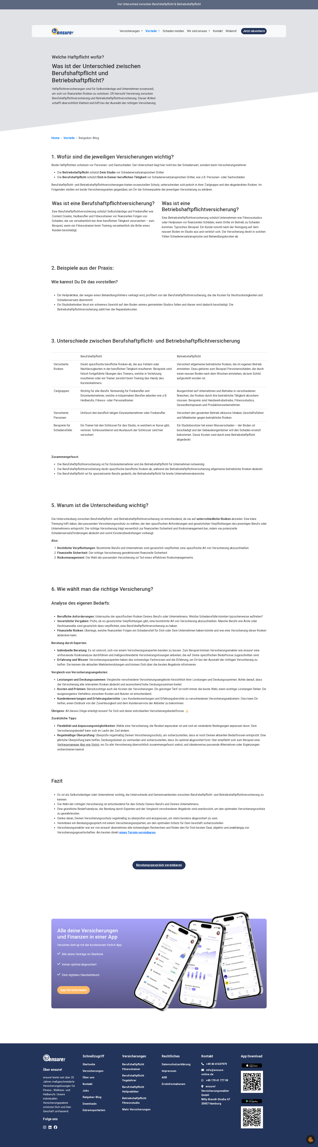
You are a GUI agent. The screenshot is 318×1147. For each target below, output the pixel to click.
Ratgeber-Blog (92, 1097)
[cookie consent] (310, 1139)
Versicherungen (130, 31)
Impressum (169, 1071)
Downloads (90, 1103)
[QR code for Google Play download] (252, 1118)
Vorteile (152, 31)
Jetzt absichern (254, 31)
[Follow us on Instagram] (44, 1127)
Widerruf (231, 31)
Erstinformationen (173, 1084)
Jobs (86, 1090)
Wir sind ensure (197, 31)
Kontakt (218, 31)
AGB (164, 1077)
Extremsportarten (94, 1110)
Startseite (89, 1064)
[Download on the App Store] (252, 1066)
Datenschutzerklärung (176, 1064)
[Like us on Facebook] (55, 1127)
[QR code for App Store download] (252, 1082)
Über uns (88, 1077)
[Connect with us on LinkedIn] (50, 1127)
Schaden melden (173, 31)
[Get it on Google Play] (252, 1101)
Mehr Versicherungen (136, 1109)
